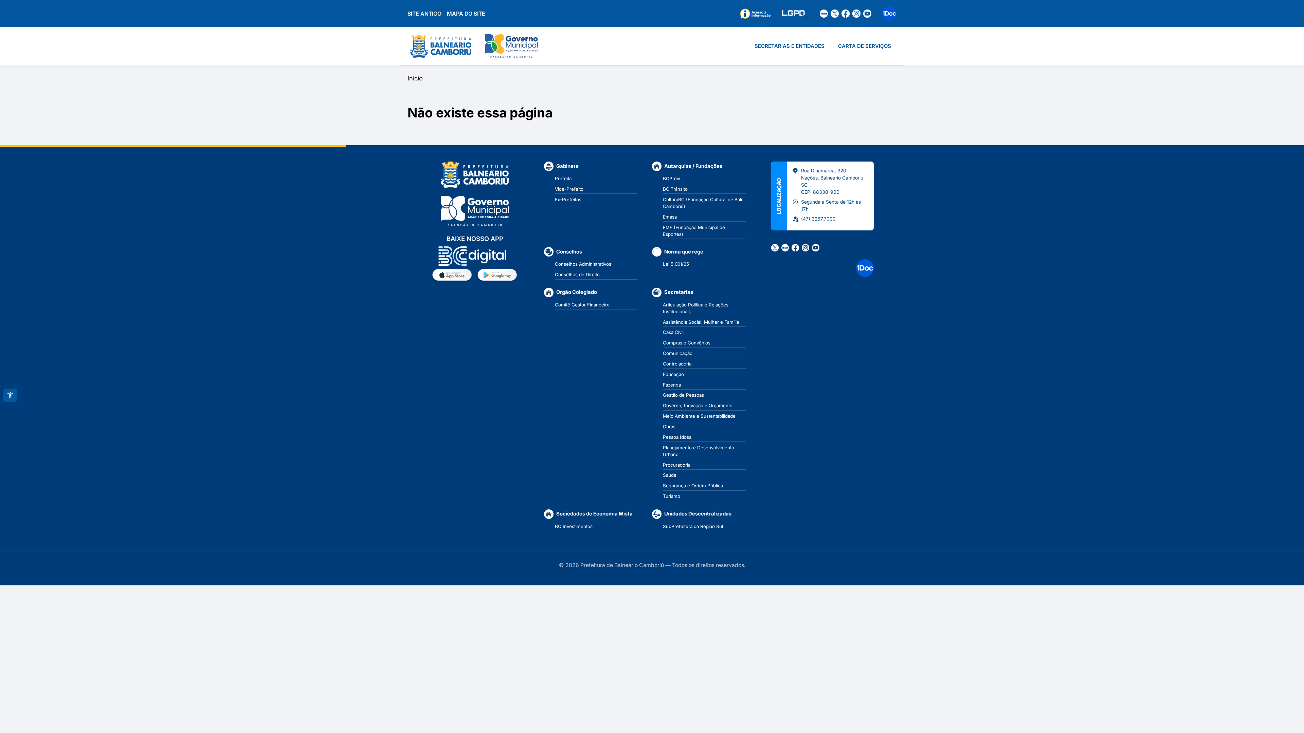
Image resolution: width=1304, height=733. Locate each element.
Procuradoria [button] (676, 465)
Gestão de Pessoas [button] (683, 395)
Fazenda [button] (672, 385)
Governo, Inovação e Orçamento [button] (697, 405)
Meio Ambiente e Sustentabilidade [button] (699, 416)
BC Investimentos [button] (574, 526)
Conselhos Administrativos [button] (583, 264)
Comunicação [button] (677, 353)
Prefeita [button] (563, 178)
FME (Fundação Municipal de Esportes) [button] (694, 231)
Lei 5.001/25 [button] (676, 264)
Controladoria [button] (677, 363)
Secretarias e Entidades (790, 46)
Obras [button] (669, 426)
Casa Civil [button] (673, 332)
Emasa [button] (670, 217)
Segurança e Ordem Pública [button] (693, 485)
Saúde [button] (669, 475)
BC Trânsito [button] (675, 189)
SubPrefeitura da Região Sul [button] (693, 526)
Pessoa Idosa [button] (677, 437)
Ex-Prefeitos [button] (568, 199)
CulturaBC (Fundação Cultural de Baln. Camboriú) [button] (704, 203)
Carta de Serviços (864, 46)
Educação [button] (673, 374)
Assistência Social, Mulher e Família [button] (701, 322)
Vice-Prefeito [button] (569, 189)
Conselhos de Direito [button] (577, 274)
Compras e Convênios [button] (686, 342)
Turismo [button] (671, 496)
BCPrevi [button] (671, 178)
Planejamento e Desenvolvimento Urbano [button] (698, 451)
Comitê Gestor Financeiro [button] (582, 304)
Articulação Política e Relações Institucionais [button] (695, 308)
